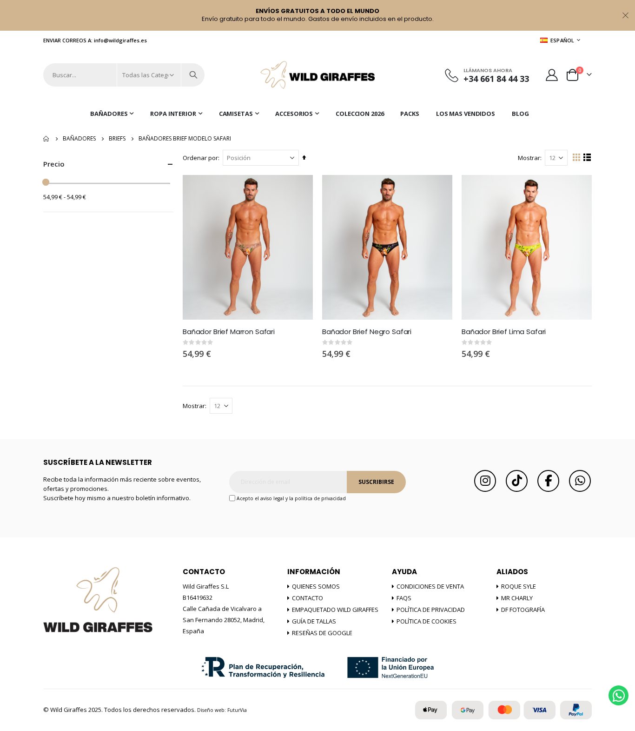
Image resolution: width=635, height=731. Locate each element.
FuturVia (237, 710)
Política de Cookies (426, 621)
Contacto (307, 598)
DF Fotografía (523, 609)
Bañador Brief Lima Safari (504, 331)
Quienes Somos (316, 586)
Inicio (46, 138)
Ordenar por (200, 158)
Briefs (117, 138)
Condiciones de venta (430, 586)
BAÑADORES (79, 138)
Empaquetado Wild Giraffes (335, 609)
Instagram (485, 481)
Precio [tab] (54, 163)
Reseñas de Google (322, 633)
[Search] (193, 75)
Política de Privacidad (431, 609)
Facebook (548, 481)
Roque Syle (518, 586)
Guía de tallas (314, 621)
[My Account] (552, 75)
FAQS (404, 598)
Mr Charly (517, 598)
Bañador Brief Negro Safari (366, 331)
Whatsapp (580, 481)
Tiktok (517, 481)
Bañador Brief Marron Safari (229, 331)
